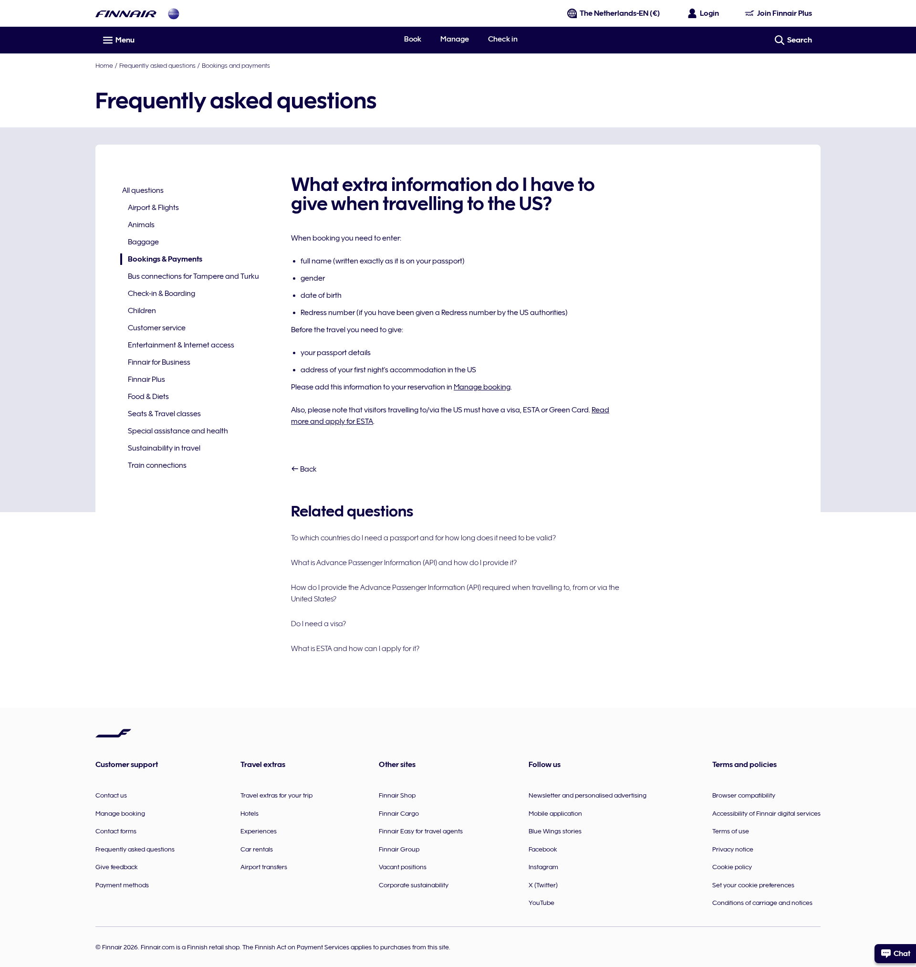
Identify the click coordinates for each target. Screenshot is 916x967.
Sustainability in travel (164, 448)
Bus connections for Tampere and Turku (193, 276)
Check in (503, 39)
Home (104, 65)
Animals (141, 225)
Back (308, 469)
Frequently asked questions (157, 65)
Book (412, 39)
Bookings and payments (236, 65)
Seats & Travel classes (164, 414)
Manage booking (482, 387)
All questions (143, 190)
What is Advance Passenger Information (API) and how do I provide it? (404, 562)
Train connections (157, 465)
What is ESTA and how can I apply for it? (355, 648)
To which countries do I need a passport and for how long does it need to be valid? (423, 538)
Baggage (143, 242)
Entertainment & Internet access (181, 345)
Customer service (157, 328)
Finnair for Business (159, 362)
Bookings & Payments (161, 260)
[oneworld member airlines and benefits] (173, 14)
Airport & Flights (153, 207)
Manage (454, 39)
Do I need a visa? (318, 624)
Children (142, 310)
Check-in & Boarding (161, 293)
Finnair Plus (146, 379)
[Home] (125, 14)
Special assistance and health (178, 431)
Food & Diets (148, 396)
